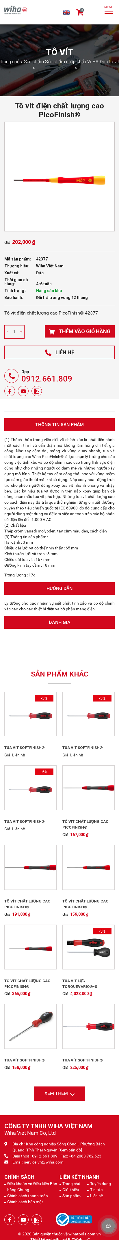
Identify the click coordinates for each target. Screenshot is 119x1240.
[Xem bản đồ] (70, 1150)
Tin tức (96, 1190)
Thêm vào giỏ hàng (85, 332)
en (65, 12)
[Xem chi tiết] (22, 715)
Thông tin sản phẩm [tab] (59, 425)
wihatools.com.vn (84, 1234)
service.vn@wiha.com (43, 1162)
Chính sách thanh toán (27, 1196)
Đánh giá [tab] (59, 623)
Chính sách (19, 1177)
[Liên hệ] (39, 715)
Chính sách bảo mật (25, 1202)
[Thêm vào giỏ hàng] (97, 788)
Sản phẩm (71, 1196)
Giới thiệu (70, 1190)
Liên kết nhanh (79, 1177)
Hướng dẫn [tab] (59, 589)
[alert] (14, 332)
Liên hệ (64, 353)
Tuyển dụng (100, 1184)
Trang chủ (71, 1184)
